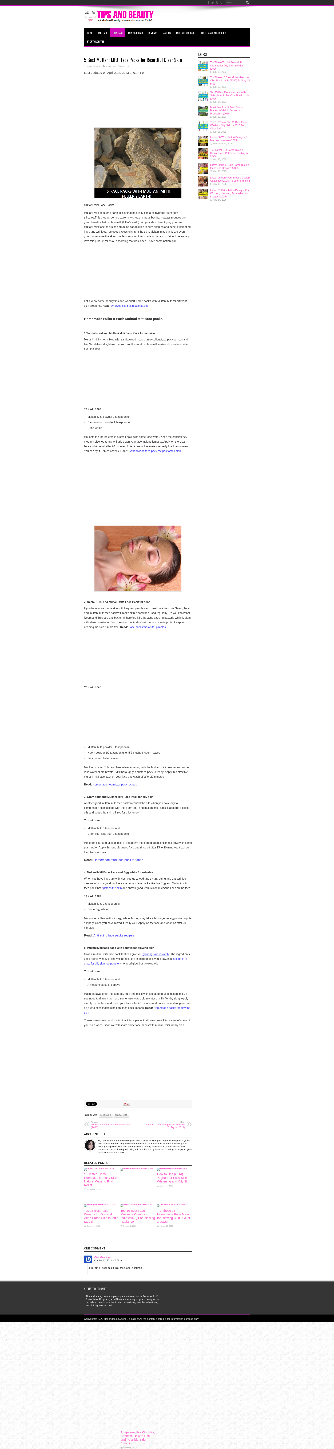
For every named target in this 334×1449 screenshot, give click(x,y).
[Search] (247, 2)
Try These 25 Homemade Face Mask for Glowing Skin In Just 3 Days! (173, 1216)
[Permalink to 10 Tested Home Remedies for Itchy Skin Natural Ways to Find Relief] (101, 1167)
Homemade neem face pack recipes (115, 784)
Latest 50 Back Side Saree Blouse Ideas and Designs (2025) (229, 166)
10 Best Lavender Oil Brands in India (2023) (111, 1125)
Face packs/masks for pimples (147, 627)
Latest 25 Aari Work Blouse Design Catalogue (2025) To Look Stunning (230, 179)
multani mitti (121, 1115)
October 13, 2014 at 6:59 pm (108, 1260)
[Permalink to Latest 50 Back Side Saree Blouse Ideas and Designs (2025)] (203, 172)
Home (89, 33)
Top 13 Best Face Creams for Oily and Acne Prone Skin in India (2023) (101, 1216)
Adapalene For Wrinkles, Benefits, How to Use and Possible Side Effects (138, 1438)
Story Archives (95, 41)
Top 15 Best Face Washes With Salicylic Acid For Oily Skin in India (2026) (229, 95)
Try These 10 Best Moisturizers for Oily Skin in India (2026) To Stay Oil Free (230, 80)
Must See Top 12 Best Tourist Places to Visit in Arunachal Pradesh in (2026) (226, 110)
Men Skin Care (135, 33)
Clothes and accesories (213, 33)
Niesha (98, 66)
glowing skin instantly (155, 954)
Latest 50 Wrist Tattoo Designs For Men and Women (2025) (229, 139)
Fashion (166, 33)
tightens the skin (112, 888)
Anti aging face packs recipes (113, 935)
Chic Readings (102, 1257)
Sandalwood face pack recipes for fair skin (155, 451)
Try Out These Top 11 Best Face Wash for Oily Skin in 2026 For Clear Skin (228, 125)
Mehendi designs (185, 33)
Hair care (102, 33)
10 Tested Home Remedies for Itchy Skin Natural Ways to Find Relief (100, 1179)
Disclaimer (133, 1318)
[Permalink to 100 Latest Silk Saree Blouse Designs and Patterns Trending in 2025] (203, 157)
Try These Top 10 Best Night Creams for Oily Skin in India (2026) (226, 65)
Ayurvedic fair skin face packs (129, 305)
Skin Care (118, 33)
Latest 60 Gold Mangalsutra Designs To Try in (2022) (165, 1125)
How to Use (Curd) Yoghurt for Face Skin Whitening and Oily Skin (173, 1177)
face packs (105, 1115)
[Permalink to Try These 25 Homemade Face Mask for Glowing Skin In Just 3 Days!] (172, 1204)
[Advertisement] (138, 102)
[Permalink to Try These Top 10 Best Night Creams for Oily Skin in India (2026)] (203, 70)
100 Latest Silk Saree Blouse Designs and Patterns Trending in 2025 (229, 153)
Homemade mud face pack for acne (118, 860)
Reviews (152, 33)
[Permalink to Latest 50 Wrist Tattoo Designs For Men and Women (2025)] (203, 145)
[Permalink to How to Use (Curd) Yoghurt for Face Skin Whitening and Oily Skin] (174, 1167)
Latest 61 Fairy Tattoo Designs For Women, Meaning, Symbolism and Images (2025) (229, 193)
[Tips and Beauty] (119, 19)
